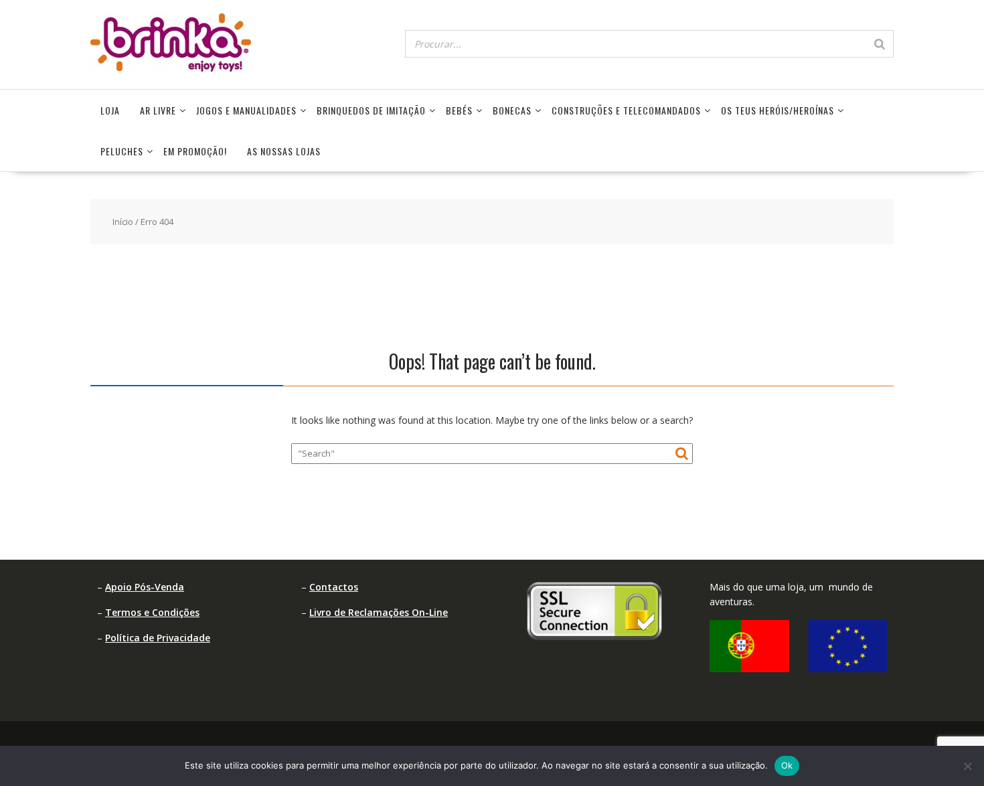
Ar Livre (158, 110)
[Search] (879, 44)
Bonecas (512, 110)
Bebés (459, 110)
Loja (110, 110)
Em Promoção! (195, 151)
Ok (787, 765)
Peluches (121, 151)
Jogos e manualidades (246, 110)
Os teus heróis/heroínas (777, 110)
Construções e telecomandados (626, 110)
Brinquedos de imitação (371, 110)
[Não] (967, 766)
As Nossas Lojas (284, 151)
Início (122, 222)
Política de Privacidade (157, 637)
